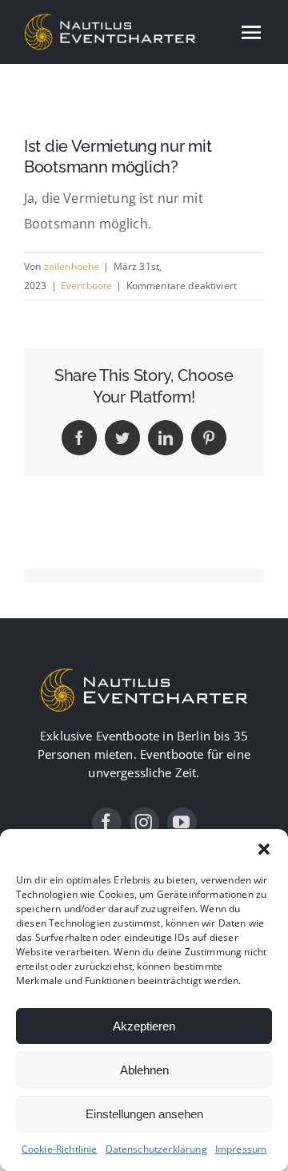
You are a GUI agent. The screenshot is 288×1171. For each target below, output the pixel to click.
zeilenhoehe (72, 266)
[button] (264, 849)
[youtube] (182, 822)
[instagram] (144, 822)
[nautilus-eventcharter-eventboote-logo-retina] (144, 672)
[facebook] (107, 822)
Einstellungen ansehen (144, 1114)
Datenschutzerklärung (156, 1149)
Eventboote (87, 285)
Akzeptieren (144, 1026)
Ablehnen (144, 1070)
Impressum (240, 1149)
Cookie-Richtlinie (60, 1149)
